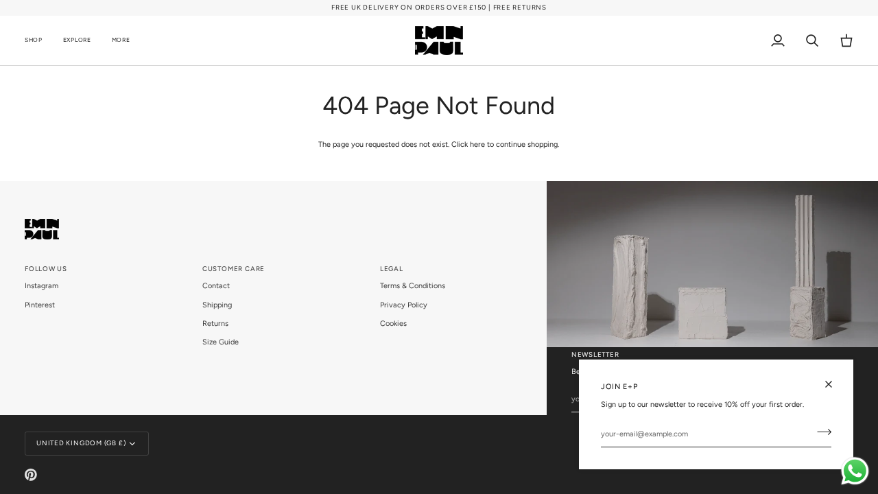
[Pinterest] (31, 475)
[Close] (834, 384)
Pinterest (40, 305)
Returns (215, 323)
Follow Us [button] (46, 268)
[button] (39, 40)
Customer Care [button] (233, 268)
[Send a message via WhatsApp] (855, 471)
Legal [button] (391, 268)
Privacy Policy (403, 305)
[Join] (820, 432)
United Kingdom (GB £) (81, 443)
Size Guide (220, 342)
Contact (216, 285)
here (477, 144)
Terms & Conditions (412, 285)
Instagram (41, 285)
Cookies (393, 323)
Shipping (217, 305)
